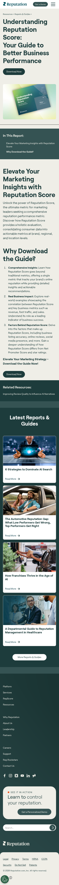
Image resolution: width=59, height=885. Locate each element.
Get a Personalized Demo (34, 812)
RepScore (8, 698)
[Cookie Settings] (5, 879)
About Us (7, 723)
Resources (8, 704)
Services (7, 692)
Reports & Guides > (23, 14)
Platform (7, 686)
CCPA (44, 858)
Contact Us (8, 765)
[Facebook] (4, 776)
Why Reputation (11, 717)
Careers (7, 747)
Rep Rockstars (10, 759)
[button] (53, 4)
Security (7, 864)
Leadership (8, 729)
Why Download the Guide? (19, 151)
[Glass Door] (34, 776)
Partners (7, 735)
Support (7, 753)
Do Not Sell (20, 864)
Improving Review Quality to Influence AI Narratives (29, 394)
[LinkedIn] (28, 776)
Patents (33, 864)
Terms (25, 858)
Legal (5, 858)
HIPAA (35, 858)
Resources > (8, 14)
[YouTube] (22, 776)
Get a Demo (40, 4)
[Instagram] (10, 776)
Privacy (15, 858)
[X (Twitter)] (16, 776)
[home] (15, 4)
